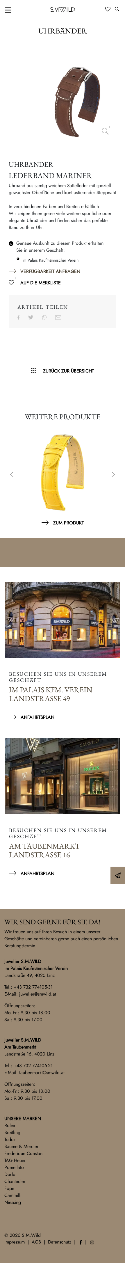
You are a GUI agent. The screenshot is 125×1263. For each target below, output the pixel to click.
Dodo (9, 1174)
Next (113, 475)
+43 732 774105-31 (33, 987)
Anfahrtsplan (37, 717)
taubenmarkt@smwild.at (42, 1072)
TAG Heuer (15, 1160)
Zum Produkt (68, 522)
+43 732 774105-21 (33, 1065)
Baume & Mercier (21, 1146)
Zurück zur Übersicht (68, 371)
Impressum (14, 1242)
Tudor (9, 1139)
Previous (11, 475)
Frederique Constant (24, 1153)
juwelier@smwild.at (37, 994)
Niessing (12, 1202)
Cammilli (13, 1195)
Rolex (9, 1125)
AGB (36, 1242)
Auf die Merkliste (40, 282)
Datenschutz (59, 1242)
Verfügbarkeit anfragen (50, 271)
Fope (9, 1188)
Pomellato (14, 1167)
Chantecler (14, 1181)
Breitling (12, 1132)
